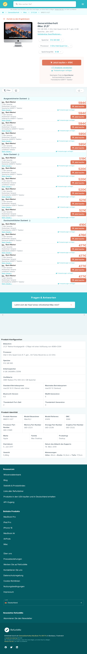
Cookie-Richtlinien (12, 581)
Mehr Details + (7, 110)
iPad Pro (7, 522)
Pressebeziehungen (13, 559)
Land (6, 600)
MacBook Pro (10, 517)
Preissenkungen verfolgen (62, 70)
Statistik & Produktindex (14, 486)
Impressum (9, 592)
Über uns (8, 553)
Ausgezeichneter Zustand (15, 99)
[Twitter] (11, 647)
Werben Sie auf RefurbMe (15, 564)
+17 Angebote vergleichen (61, 68)
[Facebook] (5, 647)
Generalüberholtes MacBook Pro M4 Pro (33, 636)
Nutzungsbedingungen (14, 586)
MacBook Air (9, 533)
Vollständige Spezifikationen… (50, 34)
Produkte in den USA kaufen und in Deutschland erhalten (29, 497)
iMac (6, 544)
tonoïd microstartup (11, 638)
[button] (51, 40)
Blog (6, 480)
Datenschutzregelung (13, 575)
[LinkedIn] (17, 647)
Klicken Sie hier (59, 9)
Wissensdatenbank (12, 475)
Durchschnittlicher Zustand (16, 221)
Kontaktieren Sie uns (13, 570)
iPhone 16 (8, 528)
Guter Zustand (10, 154)
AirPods (7, 539)
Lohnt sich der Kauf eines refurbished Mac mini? (37, 305)
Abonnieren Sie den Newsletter (18, 618)
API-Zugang (9, 502)
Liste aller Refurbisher (14, 491)
